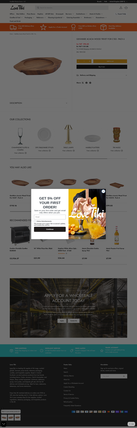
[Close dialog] (103, 191)
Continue (49, 229)
